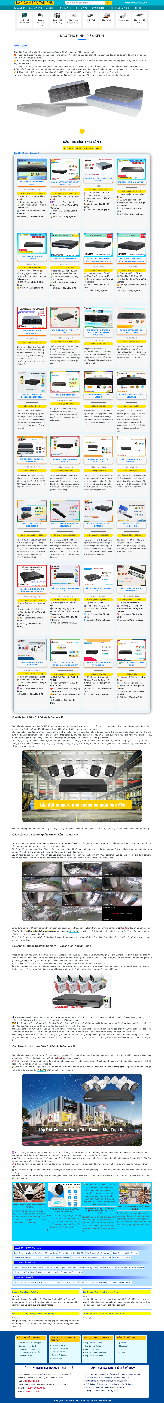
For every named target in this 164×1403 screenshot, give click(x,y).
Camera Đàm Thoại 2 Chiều (29, 1349)
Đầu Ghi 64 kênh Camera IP (26, 153)
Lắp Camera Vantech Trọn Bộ (25, 1282)
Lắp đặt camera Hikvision (95, 1352)
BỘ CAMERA (19, 8)
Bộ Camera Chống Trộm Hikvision (52, 1282)
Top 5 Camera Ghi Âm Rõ (59, 1257)
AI (64, 148)
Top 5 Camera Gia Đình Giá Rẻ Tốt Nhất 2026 (103, 1313)
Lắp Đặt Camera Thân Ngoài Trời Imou (29, 1268)
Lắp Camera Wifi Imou (94, 1356)
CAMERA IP (51, 8)
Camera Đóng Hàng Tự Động (25, 1292)
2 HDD (78, 148)
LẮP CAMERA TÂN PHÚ (35, 3)
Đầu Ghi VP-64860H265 (65, 395)
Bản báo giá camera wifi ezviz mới (44, 1272)
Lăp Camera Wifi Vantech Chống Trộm (82, 1268)
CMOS (70, 148)
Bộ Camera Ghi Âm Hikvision (78, 1282)
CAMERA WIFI (35, 8)
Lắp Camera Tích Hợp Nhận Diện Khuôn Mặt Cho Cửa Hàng (99, 1210)
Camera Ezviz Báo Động (55, 1268)
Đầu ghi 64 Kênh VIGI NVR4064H (131, 182)
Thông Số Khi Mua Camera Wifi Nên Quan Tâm (64, 1210)
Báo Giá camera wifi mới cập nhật (131, 1268)
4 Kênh (98, 148)
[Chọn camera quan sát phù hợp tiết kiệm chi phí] (146, 21)
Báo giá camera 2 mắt (121, 1257)
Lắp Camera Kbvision (93, 1343)
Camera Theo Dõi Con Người (30, 1343)
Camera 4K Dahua (59, 1352)
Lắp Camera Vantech (93, 1346)
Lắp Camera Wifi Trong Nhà (71, 1272)
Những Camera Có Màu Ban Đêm (125, 1253)
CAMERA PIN (66, 8)
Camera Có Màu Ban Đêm (29, 1346)
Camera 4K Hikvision (60, 1349)
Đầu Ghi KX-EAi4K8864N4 (65, 259)
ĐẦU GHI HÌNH (98, 8)
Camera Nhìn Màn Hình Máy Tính (72, 1253)
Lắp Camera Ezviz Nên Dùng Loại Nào (100, 1292)
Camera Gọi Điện (25, 1356)
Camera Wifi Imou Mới (107, 1268)
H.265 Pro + (88, 148)
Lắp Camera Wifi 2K (21, 1272)
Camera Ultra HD (58, 1358)
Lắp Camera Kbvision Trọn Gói (119, 1282)
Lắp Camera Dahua (92, 1349)
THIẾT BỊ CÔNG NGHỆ (119, 8)
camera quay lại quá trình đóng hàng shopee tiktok (91, 1257)
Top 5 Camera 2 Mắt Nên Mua (98, 1253)
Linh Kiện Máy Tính (98, 1282)
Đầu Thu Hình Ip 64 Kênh (82, 36)
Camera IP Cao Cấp (59, 1355)
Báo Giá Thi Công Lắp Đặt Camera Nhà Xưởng (33, 1313)
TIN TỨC (138, 8)
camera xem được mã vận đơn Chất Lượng (31, 1257)
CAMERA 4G (82, 8)
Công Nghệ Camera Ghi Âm (29, 1352)
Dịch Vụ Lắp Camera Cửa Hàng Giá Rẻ (134, 1208)
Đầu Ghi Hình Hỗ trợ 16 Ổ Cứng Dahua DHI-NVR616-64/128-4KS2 (98, 332)
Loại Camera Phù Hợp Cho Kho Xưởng (29, 1205)
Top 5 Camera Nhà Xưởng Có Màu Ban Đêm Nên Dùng (35, 1253)
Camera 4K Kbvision (60, 1345)
